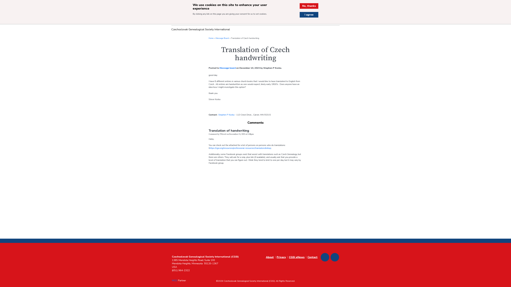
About (270, 257)
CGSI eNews (297, 257)
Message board (228, 68)
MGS (174, 280)
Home (211, 38)
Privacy (281, 257)
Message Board (222, 38)
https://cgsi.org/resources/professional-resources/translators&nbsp (240, 148)
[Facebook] (325, 257)
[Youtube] (335, 257)
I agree (309, 14)
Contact (313, 257)
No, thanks (309, 6)
